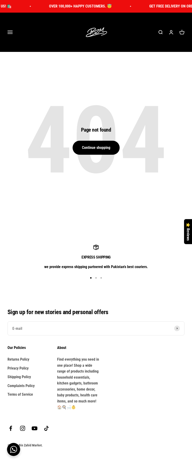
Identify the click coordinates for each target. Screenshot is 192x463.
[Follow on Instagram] (22, 428)
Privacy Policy (18, 368)
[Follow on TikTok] (46, 428)
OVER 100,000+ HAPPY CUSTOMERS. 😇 (77, 6)
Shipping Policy (19, 377)
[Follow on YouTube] (34, 428)
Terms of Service (20, 394)
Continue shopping (96, 147)
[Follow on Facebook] (10, 428)
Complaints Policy (21, 386)
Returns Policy (18, 359)
